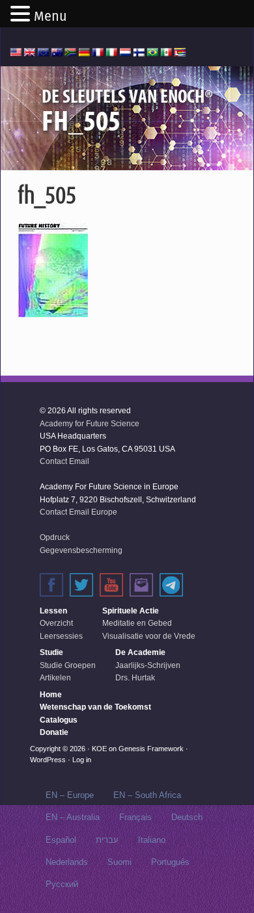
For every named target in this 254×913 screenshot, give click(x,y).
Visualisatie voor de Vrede (148, 636)
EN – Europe (70, 795)
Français (135, 817)
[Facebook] (51, 585)
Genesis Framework (151, 748)
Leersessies (61, 636)
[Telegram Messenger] (171, 585)
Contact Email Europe (78, 512)
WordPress (48, 760)
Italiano (151, 840)
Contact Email (64, 461)
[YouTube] (111, 585)
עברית (107, 840)
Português (170, 862)
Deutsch (187, 817)
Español (61, 840)
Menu (50, 16)
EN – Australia (73, 817)
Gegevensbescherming (81, 550)
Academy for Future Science (89, 423)
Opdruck (55, 537)
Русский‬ (62, 884)
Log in (81, 760)
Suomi (119, 862)
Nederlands (67, 862)
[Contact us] (141, 585)
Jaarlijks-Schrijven (147, 665)
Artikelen (55, 677)
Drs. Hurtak (135, 677)
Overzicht (56, 623)
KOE (99, 748)
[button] (22, 15)
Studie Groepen (68, 665)
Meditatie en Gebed (137, 623)
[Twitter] (81, 585)
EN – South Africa (147, 795)
